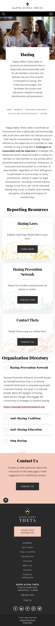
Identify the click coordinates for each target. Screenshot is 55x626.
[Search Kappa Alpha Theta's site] (4, 13)
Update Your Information (27, 531)
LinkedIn (21, 608)
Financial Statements (28, 576)
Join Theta (27, 547)
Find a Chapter (27, 552)
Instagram (33, 608)
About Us (27, 565)
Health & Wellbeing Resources (23, 114)
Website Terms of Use (27, 620)
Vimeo (39, 608)
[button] (27, 367)
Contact (27, 570)
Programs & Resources (36, 110)
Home (9, 110)
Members (18, 110)
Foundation (27, 556)
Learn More (27, 249)
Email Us (27, 600)
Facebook (15, 608)
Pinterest (27, 608)
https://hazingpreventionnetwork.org (24, 406)
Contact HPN (27, 300)
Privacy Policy (27, 623)
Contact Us (27, 342)
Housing (27, 561)
